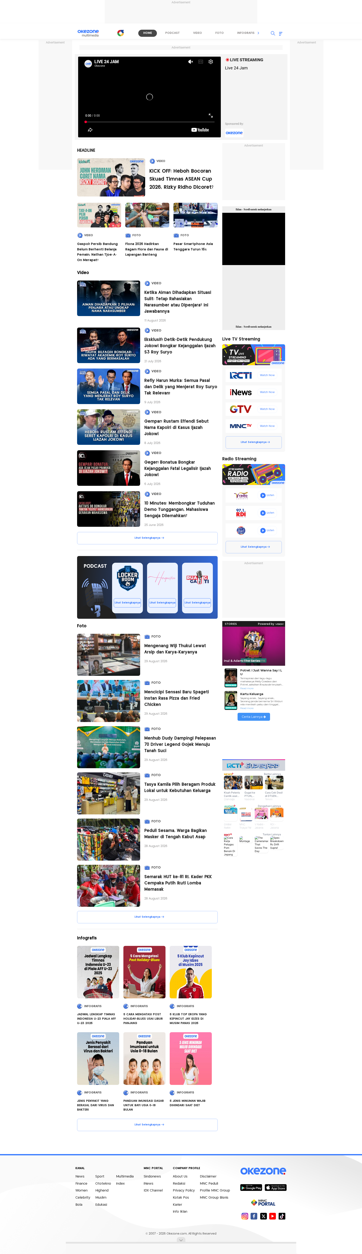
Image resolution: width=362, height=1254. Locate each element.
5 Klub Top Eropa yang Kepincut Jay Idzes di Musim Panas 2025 (188, 1019)
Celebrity (82, 1197)
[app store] (276, 1187)
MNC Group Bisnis (214, 1197)
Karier (177, 1204)
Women (81, 1190)
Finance (81, 1183)
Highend (102, 1190)
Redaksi (179, 1183)
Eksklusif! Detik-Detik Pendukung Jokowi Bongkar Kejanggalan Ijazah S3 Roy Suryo (180, 346)
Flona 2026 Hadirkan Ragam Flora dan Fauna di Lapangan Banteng (146, 249)
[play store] (251, 1187)
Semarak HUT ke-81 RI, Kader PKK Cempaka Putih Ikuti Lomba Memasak (178, 883)
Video (160, 161)
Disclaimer (208, 1176)
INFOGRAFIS (93, 1006)
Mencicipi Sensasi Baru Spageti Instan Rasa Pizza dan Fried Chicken (176, 698)
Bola (78, 1204)
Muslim (100, 1197)
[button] (258, 33)
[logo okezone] (263, 1171)
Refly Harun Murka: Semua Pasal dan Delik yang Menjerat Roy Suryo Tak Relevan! (180, 387)
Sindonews (152, 1176)
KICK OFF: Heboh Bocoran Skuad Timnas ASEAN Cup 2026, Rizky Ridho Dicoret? (181, 179)
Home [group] (147, 33)
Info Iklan (180, 1211)
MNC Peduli (209, 1183)
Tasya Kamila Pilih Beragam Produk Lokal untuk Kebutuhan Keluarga (180, 788)
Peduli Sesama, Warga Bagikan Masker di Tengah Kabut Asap (175, 834)
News (79, 1176)
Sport (99, 1176)
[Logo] (120, 33)
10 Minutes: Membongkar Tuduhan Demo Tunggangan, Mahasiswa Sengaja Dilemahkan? (179, 509)
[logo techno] (91, 33)
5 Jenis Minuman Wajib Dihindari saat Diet (188, 1103)
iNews (148, 1183)
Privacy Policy (184, 1190)
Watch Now (267, 375)
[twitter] (263, 1216)
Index (120, 1183)
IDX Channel (153, 1190)
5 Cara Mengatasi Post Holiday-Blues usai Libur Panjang (143, 1019)
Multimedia (125, 1176)
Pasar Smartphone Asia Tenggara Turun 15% (193, 246)
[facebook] (254, 1216)
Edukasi (101, 1204)
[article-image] (108, 298)
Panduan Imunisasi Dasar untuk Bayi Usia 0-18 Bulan (143, 1105)
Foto (136, 235)
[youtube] (272, 1216)
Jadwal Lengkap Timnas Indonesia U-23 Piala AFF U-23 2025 (96, 1019)
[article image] (111, 177)
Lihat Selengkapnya (147, 538)
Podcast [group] (172, 33)
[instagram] (244, 1216)
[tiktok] (281, 1216)
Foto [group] (219, 33)
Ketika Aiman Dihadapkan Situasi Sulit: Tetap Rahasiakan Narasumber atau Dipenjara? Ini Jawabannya (177, 302)
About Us (180, 1176)
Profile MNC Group (215, 1190)
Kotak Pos (181, 1197)
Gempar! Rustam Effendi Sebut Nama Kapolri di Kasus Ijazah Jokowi (176, 428)
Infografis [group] (246, 33)
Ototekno (103, 1183)
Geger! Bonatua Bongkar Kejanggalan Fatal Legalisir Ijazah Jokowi (177, 469)
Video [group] (197, 33)
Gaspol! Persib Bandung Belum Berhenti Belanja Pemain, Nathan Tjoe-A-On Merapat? (97, 252)
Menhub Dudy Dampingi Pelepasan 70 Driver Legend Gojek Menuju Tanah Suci (180, 744)
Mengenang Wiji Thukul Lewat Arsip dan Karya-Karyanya (175, 649)
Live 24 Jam (236, 67)
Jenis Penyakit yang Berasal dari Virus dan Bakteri (95, 1105)
